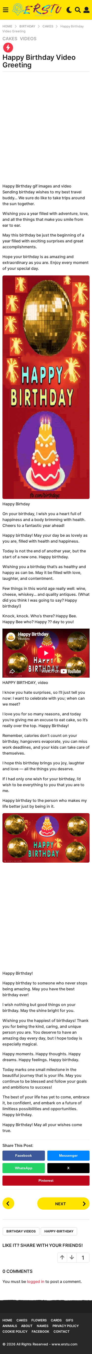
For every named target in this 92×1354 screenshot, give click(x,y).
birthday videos (21, 1231)
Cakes (9, 38)
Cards (56, 1320)
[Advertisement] (46, 129)
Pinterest (46, 1180)
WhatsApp (23, 1168)
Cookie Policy (14, 1331)
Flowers (39, 1320)
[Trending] (8, 47)
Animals (9, 1326)
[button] (5, 10)
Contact (61, 1331)
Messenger (68, 1155)
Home (7, 1320)
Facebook (23, 1155)
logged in (35, 1281)
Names (42, 1326)
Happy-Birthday (58, 1231)
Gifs (69, 1320)
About (27, 1326)
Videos (28, 38)
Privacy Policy (66, 1326)
